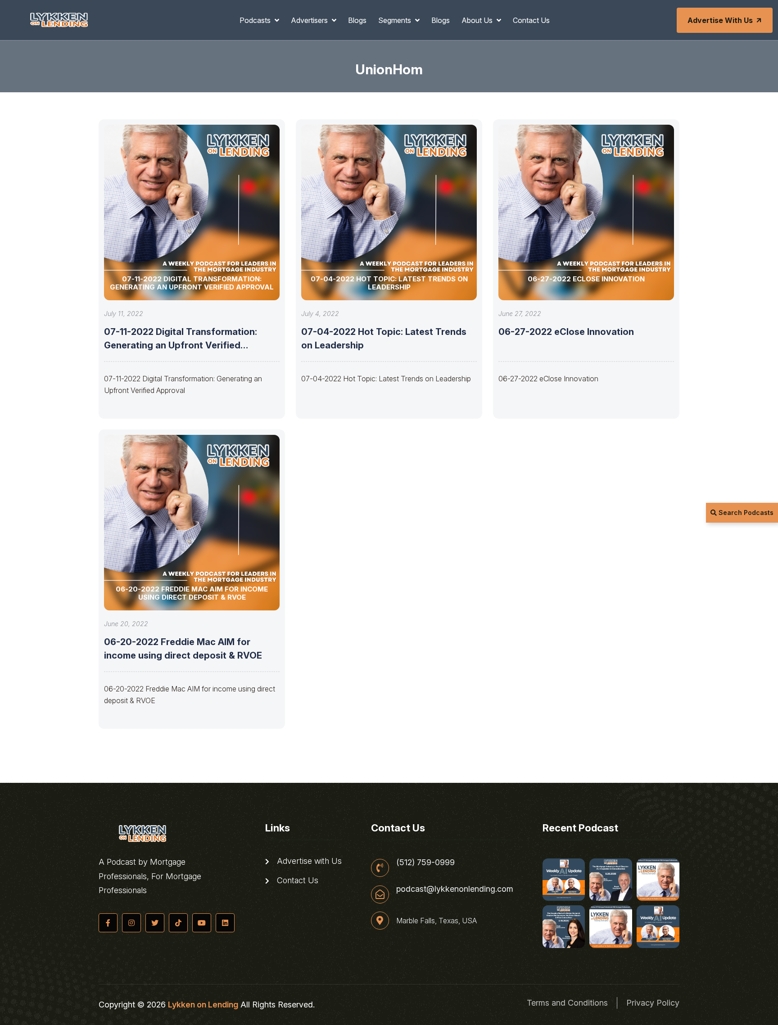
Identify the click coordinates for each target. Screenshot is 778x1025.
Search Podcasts (745, 512)
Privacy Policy (652, 1002)
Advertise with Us (720, 20)
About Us (477, 20)
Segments (395, 20)
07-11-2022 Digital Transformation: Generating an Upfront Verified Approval (180, 345)
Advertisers (310, 20)
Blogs (357, 20)
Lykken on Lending (203, 1004)
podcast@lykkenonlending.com (454, 889)
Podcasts (256, 20)
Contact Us (531, 20)
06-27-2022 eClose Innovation (566, 331)
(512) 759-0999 (425, 862)
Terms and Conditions (567, 1002)
